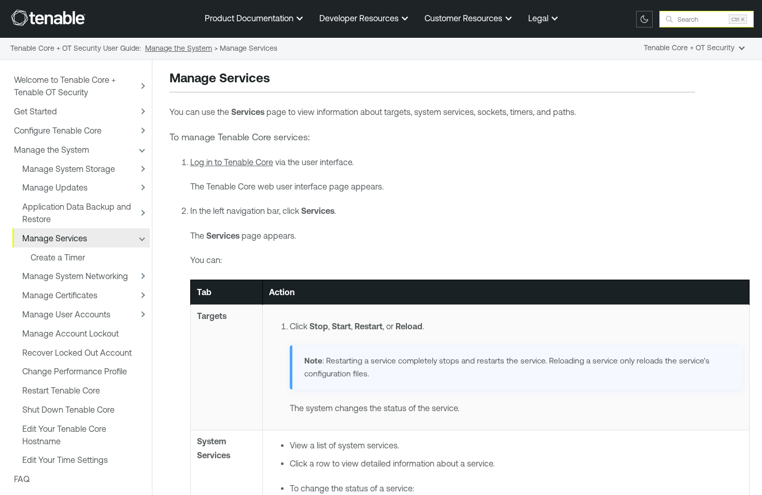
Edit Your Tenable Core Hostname (64, 435)
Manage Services (54, 238)
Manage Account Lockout (70, 333)
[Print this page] (279, 79)
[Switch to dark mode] (644, 19)
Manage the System (51, 149)
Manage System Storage (68, 168)
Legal (539, 18)
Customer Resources (464, 18)
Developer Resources (360, 18)
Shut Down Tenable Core (68, 409)
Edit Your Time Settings (65, 459)
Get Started (35, 111)
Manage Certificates (59, 295)
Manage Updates (55, 187)
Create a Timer (58, 257)
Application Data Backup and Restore (76, 213)
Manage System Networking (75, 276)
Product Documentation (250, 18)
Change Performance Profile (74, 371)
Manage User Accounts (66, 314)
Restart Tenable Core (61, 390)
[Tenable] (48, 17)
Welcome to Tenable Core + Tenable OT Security (65, 86)
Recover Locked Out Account (77, 352)
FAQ (22, 479)
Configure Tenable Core (58, 130)
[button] (141, 86)
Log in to (231, 162)
